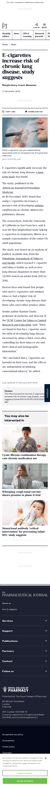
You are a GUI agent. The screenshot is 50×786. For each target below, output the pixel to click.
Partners (8, 651)
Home (5, 44)
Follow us (8, 671)
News (16, 33)
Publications (10, 641)
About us (6, 603)
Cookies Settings (25, 773)
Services (7, 620)
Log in (36, 27)
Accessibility (8, 740)
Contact (7, 661)
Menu (44, 27)
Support (7, 630)
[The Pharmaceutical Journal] (4, 25)
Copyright (7, 752)
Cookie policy (8, 746)
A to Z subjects (9, 609)
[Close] (45, 758)
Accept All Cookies (25, 781)
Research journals (39, 35)
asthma (39, 205)
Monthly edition (6, 35)
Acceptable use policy (12, 734)
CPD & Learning (27, 35)
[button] (47, 393)
